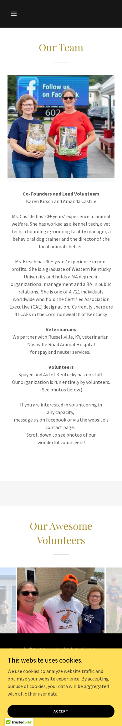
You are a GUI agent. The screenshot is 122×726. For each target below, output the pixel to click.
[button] (15, 14)
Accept (61, 711)
